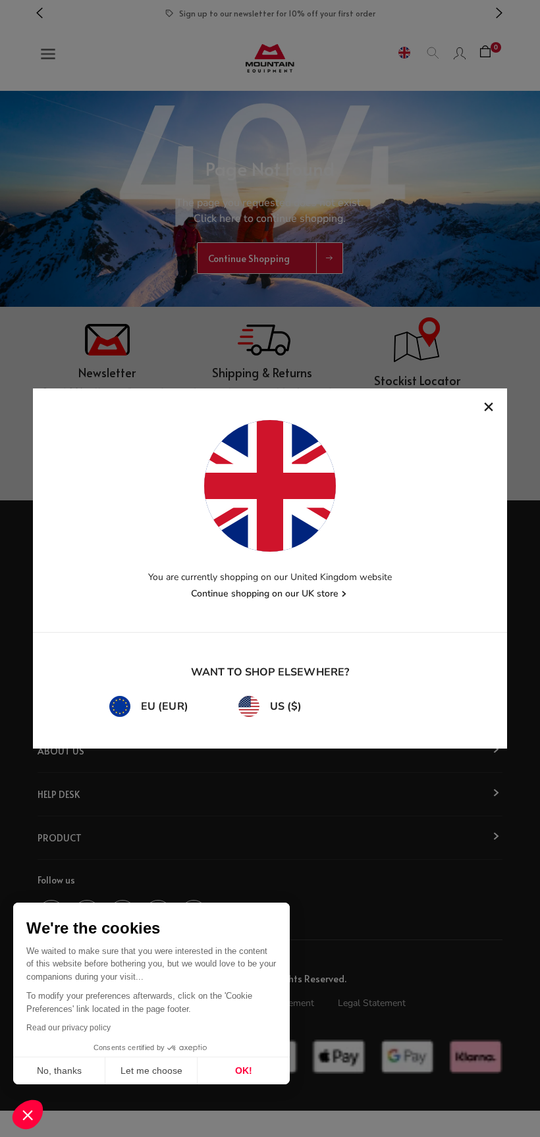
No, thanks (59, 1070)
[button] (27, 1114)
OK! (243, 1070)
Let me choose (151, 1070)
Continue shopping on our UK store (264, 593)
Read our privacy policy (68, 1027)
